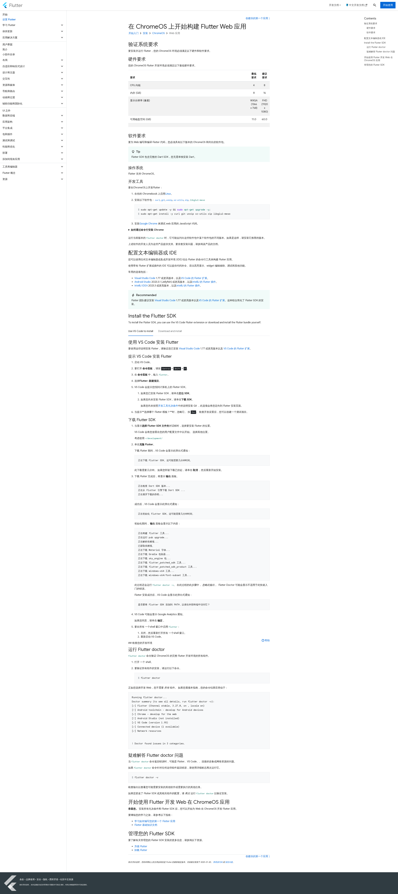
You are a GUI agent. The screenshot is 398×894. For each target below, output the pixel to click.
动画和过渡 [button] (8, 97)
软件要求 (371, 32)
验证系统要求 (370, 23)
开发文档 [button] (334, 5)
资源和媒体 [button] (8, 85)
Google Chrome (148, 223)
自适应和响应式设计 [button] (13, 66)
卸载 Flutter (140, 850)
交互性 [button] (6, 78)
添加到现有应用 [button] (11, 159)
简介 (4, 49)
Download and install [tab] (170, 331)
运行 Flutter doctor (376, 47)
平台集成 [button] (7, 128)
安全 (39, 879)
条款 (22, 879)
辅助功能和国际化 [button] (12, 103)
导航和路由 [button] (8, 91)
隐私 (45, 879)
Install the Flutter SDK (375, 42)
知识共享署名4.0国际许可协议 (49, 885)
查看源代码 (217, 862)
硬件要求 (371, 28)
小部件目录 (8, 54)
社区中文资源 (66, 879)
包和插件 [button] (7, 134)
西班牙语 (53, 879)
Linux (168, 193)
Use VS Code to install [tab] (140, 331)
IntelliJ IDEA (141, 285)
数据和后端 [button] (8, 115)
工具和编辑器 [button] (9, 166)
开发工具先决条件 (168, 405)
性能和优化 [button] (8, 146)
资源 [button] (4, 179)
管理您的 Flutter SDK (374, 64)
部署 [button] (4, 152)
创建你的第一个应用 (257, 18)
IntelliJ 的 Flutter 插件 (204, 281)
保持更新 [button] (7, 31)
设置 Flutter (9, 19)
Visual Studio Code (144, 278)
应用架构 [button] (7, 121)
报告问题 (229, 862)
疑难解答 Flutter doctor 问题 (381, 51)
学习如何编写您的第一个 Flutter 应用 (154, 821)
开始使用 (388, 5)
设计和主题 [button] (8, 72)
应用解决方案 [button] (9, 37)
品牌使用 (30, 879)
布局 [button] (4, 60)
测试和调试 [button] (8, 140)
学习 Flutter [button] (8, 25)
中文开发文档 (356, 5)
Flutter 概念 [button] (8, 173)
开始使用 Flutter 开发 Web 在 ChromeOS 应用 (378, 59)
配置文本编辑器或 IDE (374, 38)
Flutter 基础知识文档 (145, 825)
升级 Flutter (140, 846)
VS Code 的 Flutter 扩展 (194, 278)
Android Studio (142, 281)
